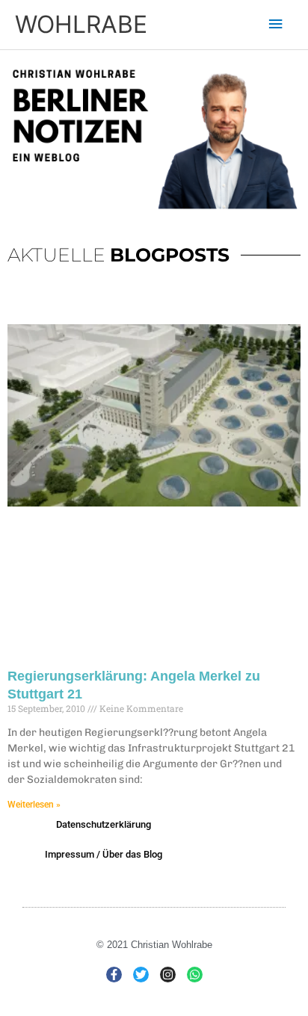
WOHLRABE (81, 24)
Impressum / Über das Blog (103, 854)
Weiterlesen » (34, 804)
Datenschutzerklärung (103, 824)
